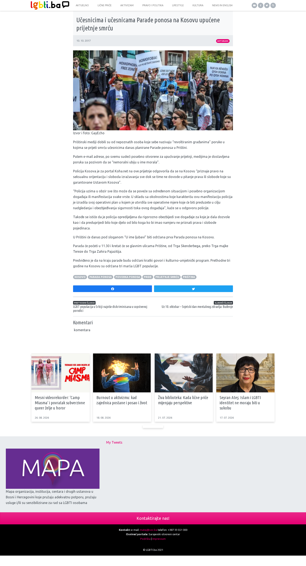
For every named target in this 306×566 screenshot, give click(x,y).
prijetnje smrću (167, 277)
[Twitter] (267, 5)
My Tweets (114, 442)
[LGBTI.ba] (49, 5)
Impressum (159, 538)
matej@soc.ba (148, 529)
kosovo (80, 277)
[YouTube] (254, 5)
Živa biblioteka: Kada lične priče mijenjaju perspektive (183, 400)
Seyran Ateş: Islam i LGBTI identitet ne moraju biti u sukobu (240, 402)
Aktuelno (222, 41)
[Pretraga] (273, 5)
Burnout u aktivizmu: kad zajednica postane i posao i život (121, 400)
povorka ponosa (128, 277)
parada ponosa (101, 277)
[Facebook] (260, 5)
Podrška (145, 538)
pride (148, 277)
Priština (189, 277)
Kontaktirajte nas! (153, 518)
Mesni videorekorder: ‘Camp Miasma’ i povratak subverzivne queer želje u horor (60, 402)
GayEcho (97, 133)
